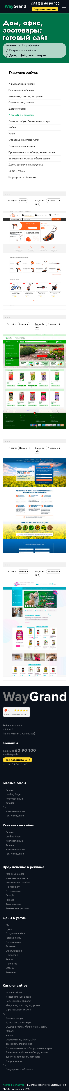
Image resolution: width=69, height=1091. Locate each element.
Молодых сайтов (15, 874)
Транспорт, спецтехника (21, 146)
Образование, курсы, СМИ (23, 140)
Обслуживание (14, 951)
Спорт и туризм (16, 171)
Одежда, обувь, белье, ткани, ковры (29, 121)
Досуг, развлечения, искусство (25, 164)
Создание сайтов (15, 933)
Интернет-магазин (16, 811)
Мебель (12, 127)
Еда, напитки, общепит (21, 90)
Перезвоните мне (44, 9)
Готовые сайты (13, 937)
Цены (9, 929)
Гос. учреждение (15, 815)
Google (10, 895)
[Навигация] (64, 6)
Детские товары (17, 109)
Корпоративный (14, 798)
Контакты (11, 972)
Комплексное (13, 904)
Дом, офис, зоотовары (21, 115)
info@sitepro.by (11, 754)
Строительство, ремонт (21, 102)
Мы (7, 925)
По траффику (13, 887)
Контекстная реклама (17, 908)
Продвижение (13, 942)
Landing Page (13, 794)
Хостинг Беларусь (13, 1085)
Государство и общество (22, 177)
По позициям (13, 891)
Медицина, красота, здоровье (25, 96)
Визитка (10, 790)
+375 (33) (45, 3)
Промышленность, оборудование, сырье (31, 152)
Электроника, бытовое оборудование (29, 158)
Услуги (11, 133)
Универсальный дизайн (21, 84)
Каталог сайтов (14, 992)
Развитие (10, 946)
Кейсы (9, 959)
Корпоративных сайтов (18, 882)
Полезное (11, 963)
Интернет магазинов (17, 878)
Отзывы (10, 968)
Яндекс (10, 900)
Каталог (10, 803)
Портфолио (12, 955)
